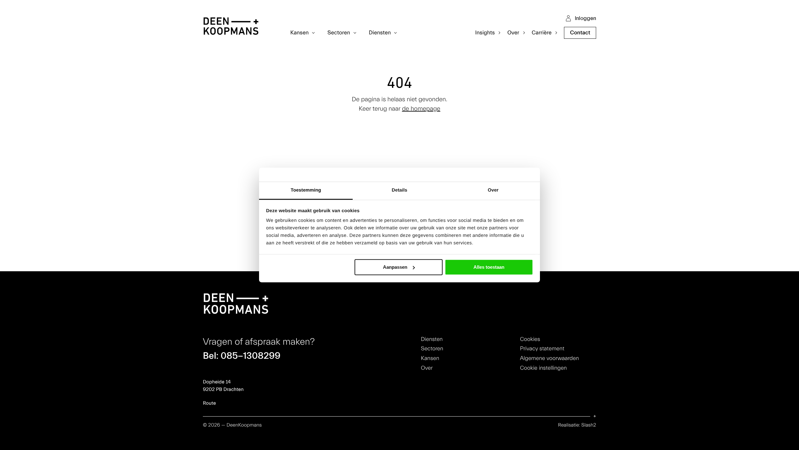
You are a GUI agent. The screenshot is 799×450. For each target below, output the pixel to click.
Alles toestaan (488, 267)
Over (427, 368)
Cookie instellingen (543, 368)
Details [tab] (399, 190)
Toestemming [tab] (306, 190)
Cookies (530, 339)
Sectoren (432, 348)
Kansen (430, 358)
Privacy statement (542, 348)
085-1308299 (251, 355)
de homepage (421, 108)
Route (209, 403)
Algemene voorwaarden (549, 358)
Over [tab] (493, 190)
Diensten (432, 339)
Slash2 (588, 425)
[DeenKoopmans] (231, 27)
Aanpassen (395, 267)
